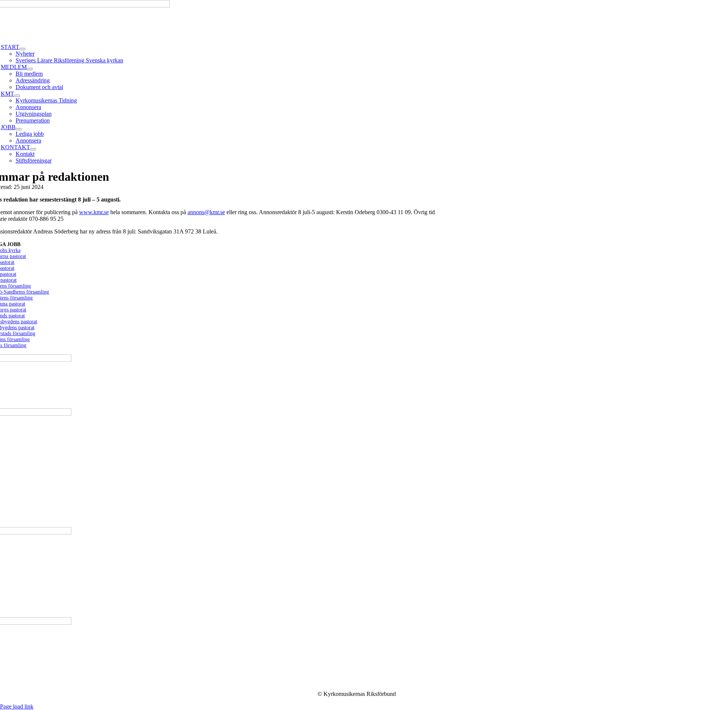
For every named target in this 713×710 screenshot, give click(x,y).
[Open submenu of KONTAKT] (33, 149)
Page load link (16, 706)
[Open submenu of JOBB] (19, 129)
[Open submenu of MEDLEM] (30, 69)
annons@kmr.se (206, 212)
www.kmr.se (94, 212)
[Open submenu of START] (22, 49)
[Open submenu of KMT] (17, 96)
